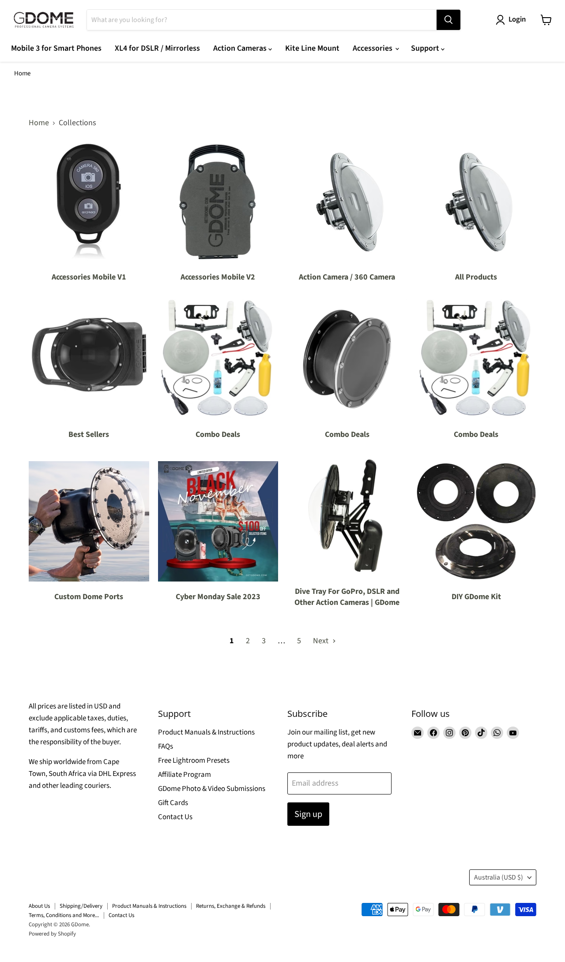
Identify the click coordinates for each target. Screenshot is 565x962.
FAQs (165, 746)
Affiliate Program (184, 774)
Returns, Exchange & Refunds (230, 906)
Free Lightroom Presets (194, 760)
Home (22, 73)
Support (426, 48)
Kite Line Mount (312, 48)
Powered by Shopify (52, 934)
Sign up (308, 814)
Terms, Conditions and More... (64, 915)
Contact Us (175, 817)
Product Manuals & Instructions (206, 732)
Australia (498, 877)
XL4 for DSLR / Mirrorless (157, 48)
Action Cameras (240, 48)
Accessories (373, 48)
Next (321, 640)
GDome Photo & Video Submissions (211, 788)
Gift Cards (173, 803)
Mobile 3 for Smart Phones (56, 48)
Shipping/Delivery (81, 906)
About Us (39, 906)
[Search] (448, 20)
